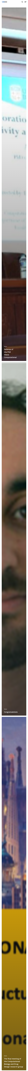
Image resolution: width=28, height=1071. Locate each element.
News (5, 346)
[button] (25, 2)
